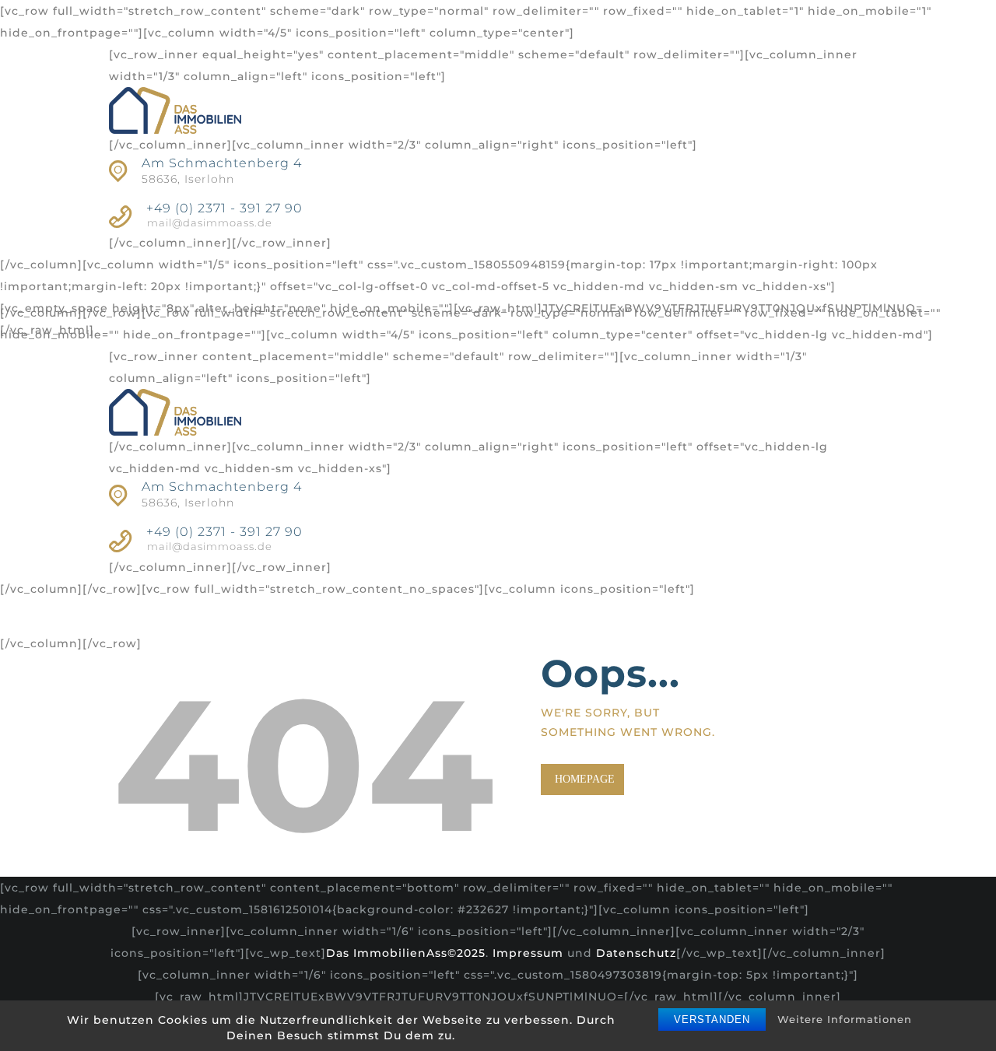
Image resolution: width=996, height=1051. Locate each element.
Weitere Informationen (844, 1019)
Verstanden (712, 1019)
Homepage (585, 779)
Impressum (528, 953)
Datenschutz (636, 953)
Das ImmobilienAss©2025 (406, 953)
